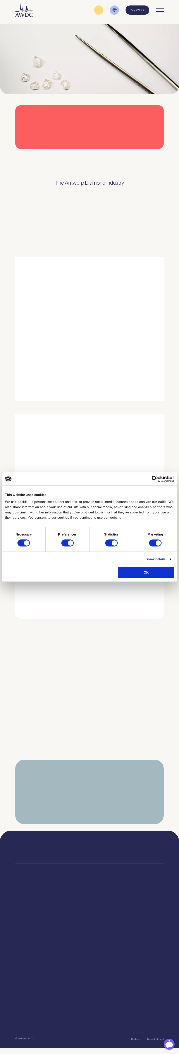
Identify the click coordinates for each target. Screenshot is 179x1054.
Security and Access (28, 932)
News (18, 996)
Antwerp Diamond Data (131, 905)
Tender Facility (75, 927)
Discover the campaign (19, 463)
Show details (155, 559)
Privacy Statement (155, 1039)
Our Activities (74, 910)
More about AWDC (132, 351)
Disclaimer (135, 1039)
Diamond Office (24, 910)
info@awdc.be (122, 850)
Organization (74, 905)
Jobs (69, 916)
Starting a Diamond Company (33, 927)
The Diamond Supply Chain (134, 916)
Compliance (22, 905)
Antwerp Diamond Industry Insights (143, 368)
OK (146, 572)
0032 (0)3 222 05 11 (124, 846)
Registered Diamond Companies (35, 949)
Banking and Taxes (27, 921)
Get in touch (120, 1023)
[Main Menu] (160, 10)
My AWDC (83, 1023)
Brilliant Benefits (25, 943)
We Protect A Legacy (28, 969)
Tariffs (19, 938)
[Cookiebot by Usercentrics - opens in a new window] (155, 479)
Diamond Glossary (128, 921)
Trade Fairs (22, 916)
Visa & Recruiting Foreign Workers (36, 964)
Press (18, 1001)
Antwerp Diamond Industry (134, 910)
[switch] (67, 542)
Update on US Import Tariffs (134, 150)
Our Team (72, 921)
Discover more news (89, 764)
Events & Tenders (26, 990)
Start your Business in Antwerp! (136, 617)
